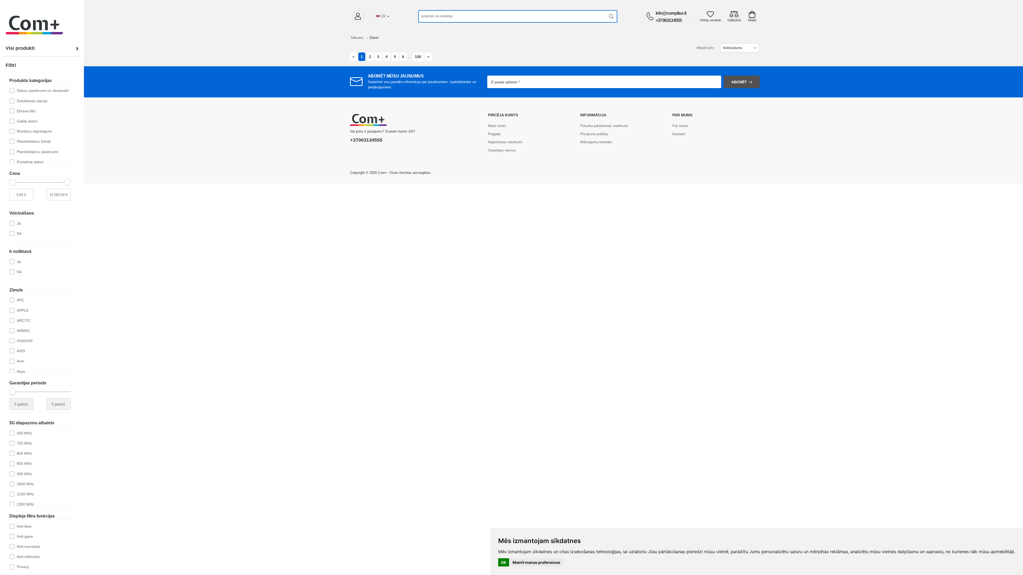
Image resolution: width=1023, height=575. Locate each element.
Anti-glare (25, 536)
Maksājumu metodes (596, 142)
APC (20, 300)
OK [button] (503, 562)
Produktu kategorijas (30, 80)
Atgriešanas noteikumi (505, 142)
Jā (19, 223)
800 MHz (24, 453)
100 (418, 57)
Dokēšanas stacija (32, 101)
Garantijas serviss (502, 150)
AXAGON (25, 341)
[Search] (611, 16)
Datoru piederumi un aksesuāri (43, 90)
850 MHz (24, 463)
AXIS (21, 351)
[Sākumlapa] (42, 19)
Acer (21, 361)
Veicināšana (21, 213)
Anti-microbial (28, 546)
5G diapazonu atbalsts (31, 423)
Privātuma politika (594, 134)
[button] (358, 16)
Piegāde (494, 134)
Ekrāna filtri (26, 111)
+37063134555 (669, 20)
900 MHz (24, 474)
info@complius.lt (671, 13)
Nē (19, 233)
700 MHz (24, 443)
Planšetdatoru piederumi (37, 152)
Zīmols (16, 290)
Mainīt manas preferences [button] (536, 562)
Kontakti (678, 134)
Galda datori (27, 121)
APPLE (23, 310)
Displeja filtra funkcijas (32, 516)
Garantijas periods (27, 383)
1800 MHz (25, 484)
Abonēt (739, 82)
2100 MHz (25, 494)
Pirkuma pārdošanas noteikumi (604, 126)
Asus (21, 371)
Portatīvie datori (30, 162)
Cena (14, 173)
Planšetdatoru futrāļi (34, 141)
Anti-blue (24, 526)
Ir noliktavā (20, 251)
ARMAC (23, 330)
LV (383, 16)
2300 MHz (25, 504)
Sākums (357, 38)
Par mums (680, 126)
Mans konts (497, 126)
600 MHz (24, 433)
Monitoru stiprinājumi (34, 131)
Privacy (23, 567)
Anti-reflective (28, 557)
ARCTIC (24, 320)
